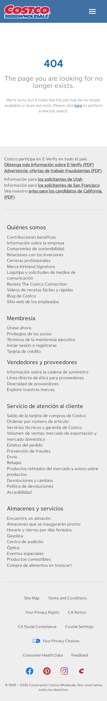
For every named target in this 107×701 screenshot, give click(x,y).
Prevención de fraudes (28, 451)
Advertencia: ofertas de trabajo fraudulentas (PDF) (53, 170)
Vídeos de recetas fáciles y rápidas (40, 289)
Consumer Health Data (43, 655)
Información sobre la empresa (35, 242)
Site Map (32, 598)
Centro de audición (25, 541)
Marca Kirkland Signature (31, 266)
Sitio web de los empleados (33, 301)
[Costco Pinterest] (47, 670)
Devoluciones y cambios (30, 480)
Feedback (79, 655)
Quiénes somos (26, 227)
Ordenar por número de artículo (38, 421)
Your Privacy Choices (61, 640)
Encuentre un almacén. (29, 518)
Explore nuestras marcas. (31, 389)
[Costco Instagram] (64, 670)
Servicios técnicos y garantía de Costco (44, 427)
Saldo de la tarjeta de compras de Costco (46, 415)
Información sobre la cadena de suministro (47, 372)
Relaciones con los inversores (35, 254)
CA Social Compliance (37, 626)
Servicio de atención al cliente (45, 406)
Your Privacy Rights (42, 612)
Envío (12, 456)
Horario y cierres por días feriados (39, 529)
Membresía (21, 318)
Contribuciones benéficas (31, 237)
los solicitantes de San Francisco (69, 185)
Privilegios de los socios (29, 333)
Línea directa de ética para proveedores (45, 377)
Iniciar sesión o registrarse (32, 345)
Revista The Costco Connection (37, 284)
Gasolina (15, 535)
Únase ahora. (19, 327)
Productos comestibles (29, 559)
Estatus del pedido (25, 445)
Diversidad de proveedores (33, 383)
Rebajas (14, 462)
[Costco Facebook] (29, 670)
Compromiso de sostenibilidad (35, 248)
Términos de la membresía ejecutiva (41, 339)
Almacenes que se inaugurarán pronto (43, 524)
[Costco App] (81, 670)
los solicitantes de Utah (60, 179)
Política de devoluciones (30, 486)
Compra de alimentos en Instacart (39, 565)
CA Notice (77, 612)
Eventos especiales (25, 553)
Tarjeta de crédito (24, 351)
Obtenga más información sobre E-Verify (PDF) (49, 164)
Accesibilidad (19, 492)
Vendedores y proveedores (42, 362)
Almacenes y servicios (35, 508)
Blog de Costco (21, 295)
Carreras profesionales (28, 260)
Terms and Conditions (67, 598)
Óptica (13, 547)
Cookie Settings (79, 626)
